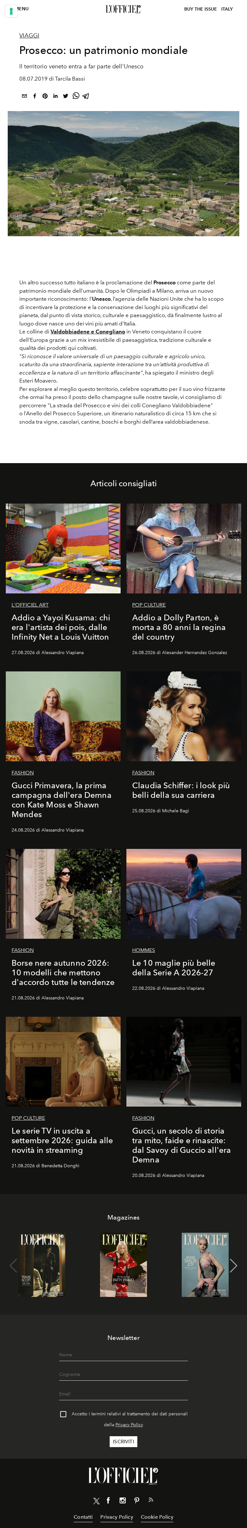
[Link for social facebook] (108, 1501)
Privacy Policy (129, 1425)
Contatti (83, 1517)
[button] (233, 1266)
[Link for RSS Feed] (151, 1501)
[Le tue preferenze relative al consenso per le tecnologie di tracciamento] (11, 11)
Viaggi (29, 35)
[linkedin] (55, 97)
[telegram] (86, 97)
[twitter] (65, 97)
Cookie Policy (157, 1517)
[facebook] (35, 97)
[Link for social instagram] (122, 1501)
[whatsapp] (76, 97)
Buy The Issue (200, 9)
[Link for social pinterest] (136, 1501)
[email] (24, 97)
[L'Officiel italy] (123, 9)
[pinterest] (45, 97)
